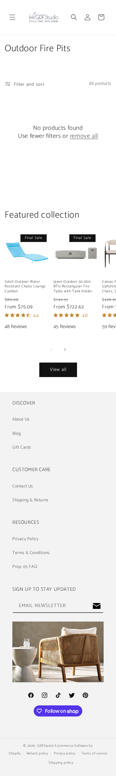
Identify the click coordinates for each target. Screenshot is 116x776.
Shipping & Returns (30, 500)
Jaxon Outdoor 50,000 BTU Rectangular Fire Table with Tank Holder (73, 286)
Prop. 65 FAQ (24, 566)
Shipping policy (61, 763)
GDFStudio (45, 746)
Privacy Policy (25, 539)
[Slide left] (51, 349)
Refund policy (37, 753)
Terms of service (94, 753)
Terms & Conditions (31, 552)
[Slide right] (65, 349)
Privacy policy (64, 753)
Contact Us (22, 486)
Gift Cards (21, 447)
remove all (84, 136)
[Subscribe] (96, 606)
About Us (21, 419)
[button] (12, 17)
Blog (16, 433)
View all (58, 369)
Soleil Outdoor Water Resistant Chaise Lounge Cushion (25, 286)
